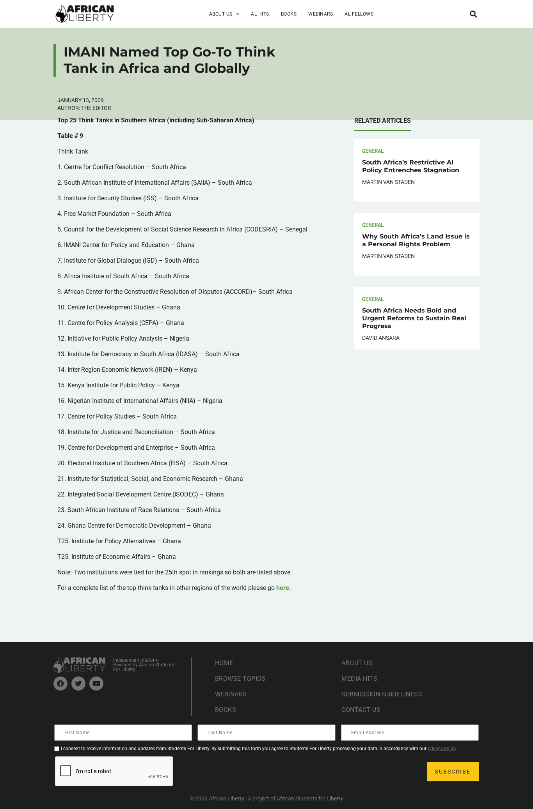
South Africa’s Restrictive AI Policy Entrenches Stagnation (410, 166)
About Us (356, 663)
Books (289, 14)
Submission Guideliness (381, 694)
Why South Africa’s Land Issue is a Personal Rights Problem (416, 240)
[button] (473, 13)
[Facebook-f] (60, 684)
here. (283, 588)
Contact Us (360, 710)
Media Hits (359, 678)
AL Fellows (359, 14)
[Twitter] (78, 684)
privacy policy (442, 748)
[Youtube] (96, 684)
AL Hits (260, 14)
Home (224, 663)
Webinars (320, 14)
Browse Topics (240, 678)
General (373, 150)
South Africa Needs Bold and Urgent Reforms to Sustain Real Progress (414, 318)
